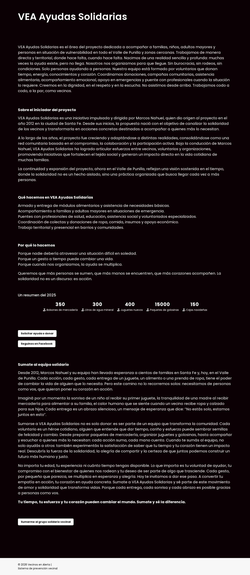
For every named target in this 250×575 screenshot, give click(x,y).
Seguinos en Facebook (37, 344)
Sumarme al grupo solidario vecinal (46, 522)
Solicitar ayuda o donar (37, 333)
